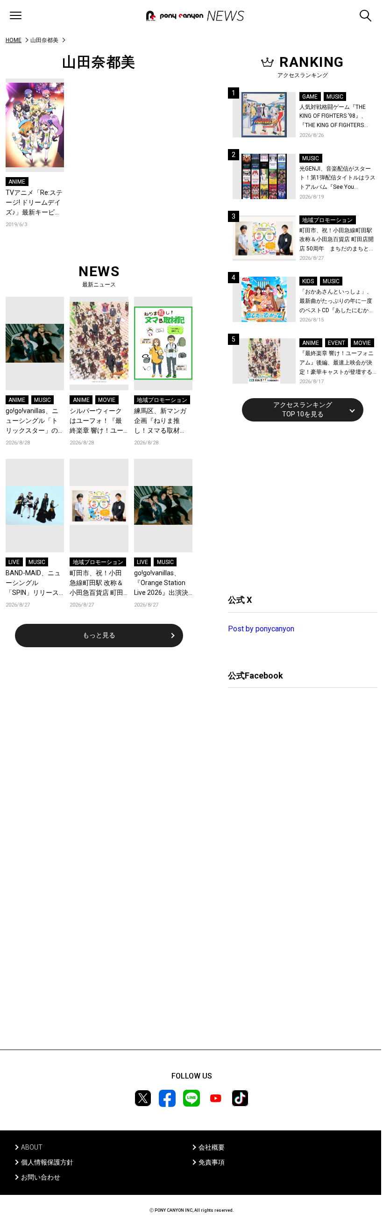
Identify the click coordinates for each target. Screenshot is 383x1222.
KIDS (308, 281)
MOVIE (106, 400)
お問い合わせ (40, 1177)
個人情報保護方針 (47, 1162)
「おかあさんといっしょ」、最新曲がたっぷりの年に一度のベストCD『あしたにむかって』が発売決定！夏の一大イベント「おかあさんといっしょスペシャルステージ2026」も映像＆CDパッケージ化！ (336, 301)
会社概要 (212, 1147)
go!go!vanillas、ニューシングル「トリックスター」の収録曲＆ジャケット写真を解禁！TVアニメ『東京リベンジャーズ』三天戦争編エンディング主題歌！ (33, 421)
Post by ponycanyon (261, 628)
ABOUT (32, 1147)
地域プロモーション (162, 400)
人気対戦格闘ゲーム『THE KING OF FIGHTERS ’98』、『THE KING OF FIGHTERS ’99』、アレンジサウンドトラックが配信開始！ (336, 117)
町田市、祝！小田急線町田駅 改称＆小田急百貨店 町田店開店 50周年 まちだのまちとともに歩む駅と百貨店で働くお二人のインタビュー (97, 583)
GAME (310, 96)
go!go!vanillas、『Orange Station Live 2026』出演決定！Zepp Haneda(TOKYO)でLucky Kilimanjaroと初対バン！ (163, 583)
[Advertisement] (298, 506)
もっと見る (99, 635)
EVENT (336, 343)
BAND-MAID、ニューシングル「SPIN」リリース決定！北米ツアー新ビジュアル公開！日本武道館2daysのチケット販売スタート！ (34, 583)
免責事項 (212, 1162)
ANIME (16, 182)
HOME (13, 40)
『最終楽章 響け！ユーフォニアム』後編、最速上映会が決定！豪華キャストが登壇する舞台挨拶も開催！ (336, 363)
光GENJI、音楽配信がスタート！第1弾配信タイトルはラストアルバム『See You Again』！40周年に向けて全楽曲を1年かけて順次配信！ (338, 178)
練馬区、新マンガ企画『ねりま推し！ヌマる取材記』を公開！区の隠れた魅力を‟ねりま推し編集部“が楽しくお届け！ (161, 421)
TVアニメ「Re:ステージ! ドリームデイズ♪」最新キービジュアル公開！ (34, 203)
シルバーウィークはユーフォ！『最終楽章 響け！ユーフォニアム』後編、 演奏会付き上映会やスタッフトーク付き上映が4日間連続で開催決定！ (98, 421)
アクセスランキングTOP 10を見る (302, 409)
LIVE (14, 562)
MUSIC (42, 400)
